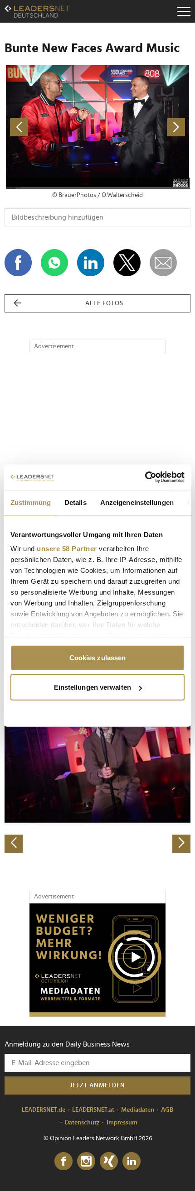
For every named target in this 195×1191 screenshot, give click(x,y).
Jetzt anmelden (97, 1085)
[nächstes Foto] (144, 127)
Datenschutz (82, 1122)
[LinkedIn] (131, 1162)
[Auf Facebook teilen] (18, 262)
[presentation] (14, 844)
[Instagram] (86, 1162)
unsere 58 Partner (67, 548)
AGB (167, 1110)
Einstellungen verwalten (92, 687)
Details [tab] (75, 502)
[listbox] (97, 762)
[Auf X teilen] (127, 262)
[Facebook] (63, 1162)
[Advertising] (97, 960)
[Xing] (109, 1162)
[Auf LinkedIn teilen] (90, 262)
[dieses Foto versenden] (163, 262)
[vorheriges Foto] (51, 127)
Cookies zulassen (97, 657)
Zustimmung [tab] (30, 502)
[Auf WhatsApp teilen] (54, 262)
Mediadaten (137, 1110)
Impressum (122, 1122)
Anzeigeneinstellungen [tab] (137, 502)
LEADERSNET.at (93, 1110)
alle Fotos (104, 303)
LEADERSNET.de (43, 1110)
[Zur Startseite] (37, 11)
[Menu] (183, 11)
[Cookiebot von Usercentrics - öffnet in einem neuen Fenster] (145, 477)
